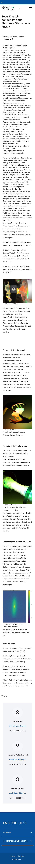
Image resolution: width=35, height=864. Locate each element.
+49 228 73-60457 (19, 764)
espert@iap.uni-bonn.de (17, 726)
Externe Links (15, 823)
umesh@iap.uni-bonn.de (17, 759)
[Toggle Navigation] (30, 8)
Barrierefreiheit (16, 859)
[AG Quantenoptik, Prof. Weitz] (8, 8)
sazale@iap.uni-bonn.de (17, 793)
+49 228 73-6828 (19, 731)
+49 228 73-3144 (19, 798)
